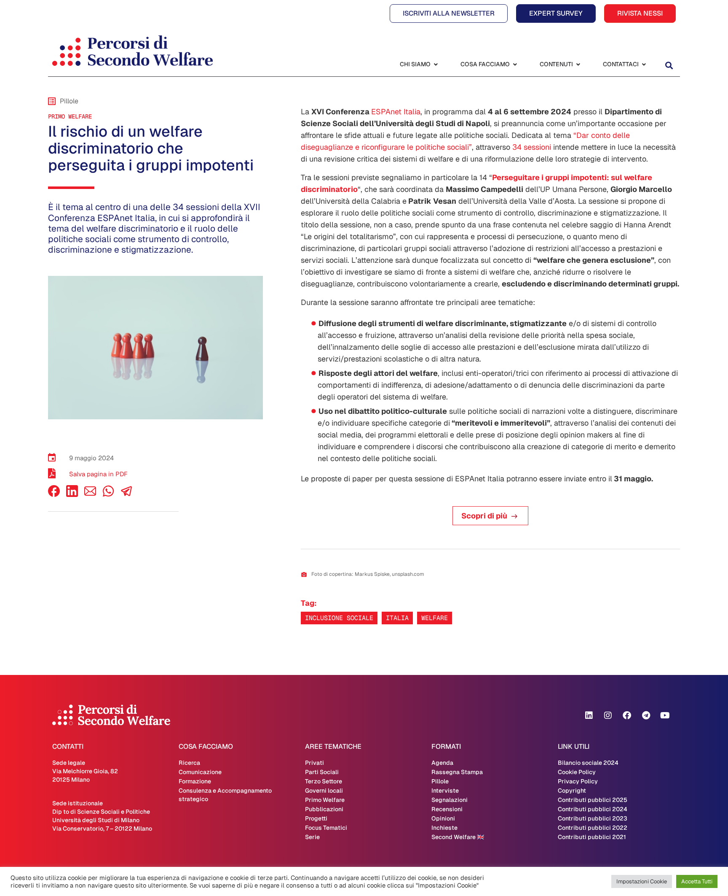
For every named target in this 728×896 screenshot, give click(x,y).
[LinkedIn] (72, 495)
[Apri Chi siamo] (436, 64)
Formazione (195, 781)
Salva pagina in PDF (98, 474)
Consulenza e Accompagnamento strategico (225, 795)
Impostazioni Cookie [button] (641, 881)
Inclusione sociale (339, 618)
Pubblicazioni (324, 809)
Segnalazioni (449, 800)
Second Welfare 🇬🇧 (457, 837)
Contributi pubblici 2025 (592, 800)
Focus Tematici (326, 827)
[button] (669, 65)
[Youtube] (664, 715)
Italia (397, 618)
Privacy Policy (578, 781)
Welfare (434, 618)
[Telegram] (645, 715)
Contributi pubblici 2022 (592, 827)
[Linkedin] (589, 715)
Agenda (442, 762)
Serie (312, 837)
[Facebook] (54, 495)
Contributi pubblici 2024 (592, 809)
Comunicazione (200, 772)
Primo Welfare (70, 116)
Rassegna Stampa (457, 772)
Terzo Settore (323, 781)
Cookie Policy (577, 772)
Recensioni (447, 809)
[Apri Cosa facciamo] (515, 64)
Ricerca (189, 762)
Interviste (445, 790)
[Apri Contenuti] (578, 64)
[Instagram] (608, 715)
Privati (314, 762)
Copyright (572, 790)
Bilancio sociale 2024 (588, 762)
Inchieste (444, 827)
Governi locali (324, 790)
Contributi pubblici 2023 (592, 818)
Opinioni (443, 818)
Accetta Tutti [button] (696, 881)
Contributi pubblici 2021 (592, 837)
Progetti (316, 818)
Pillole (440, 781)
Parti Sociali (322, 772)
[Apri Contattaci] (644, 64)
